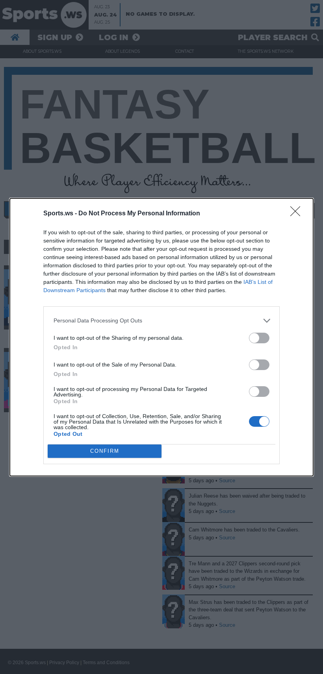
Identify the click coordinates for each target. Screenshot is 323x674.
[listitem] (161, 321)
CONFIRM (104, 451)
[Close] (297, 213)
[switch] (259, 338)
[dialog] (161, 337)
